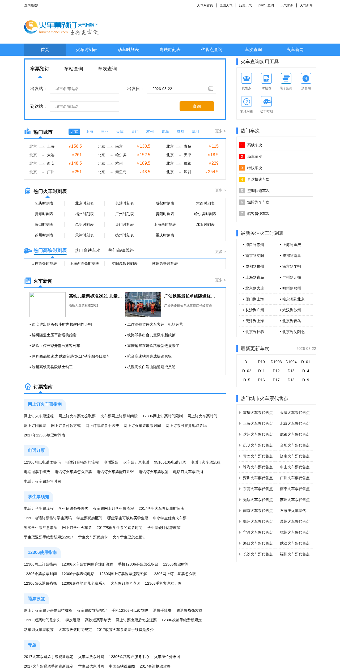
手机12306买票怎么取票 (138, 564)
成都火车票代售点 (295, 434)
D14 (305, 371)
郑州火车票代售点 (258, 521)
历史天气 (245, 5)
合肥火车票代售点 (295, 445)
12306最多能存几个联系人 (84, 583)
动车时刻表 (128, 49)
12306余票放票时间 (40, 574)
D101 (305, 362)
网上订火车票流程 (39, 416)
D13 (291, 371)
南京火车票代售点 (258, 510)
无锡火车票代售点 (258, 500)
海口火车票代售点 (258, 543)
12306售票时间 (176, 564)
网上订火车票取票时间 (142, 425)
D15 (246, 380)
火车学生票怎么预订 (129, 537)
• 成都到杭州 (253, 266)
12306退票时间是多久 (42, 620)
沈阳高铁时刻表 (125, 263)
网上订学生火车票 (77, 527)
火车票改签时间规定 (75, 629)
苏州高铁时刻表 (165, 263)
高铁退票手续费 (98, 620)
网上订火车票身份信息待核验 (48, 610)
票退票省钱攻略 (189, 610)
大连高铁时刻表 (44, 263)
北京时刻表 (84, 203)
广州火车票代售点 (295, 478)
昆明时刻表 (84, 224)
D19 (305, 380)
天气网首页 (205, 5)
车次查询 (253, 49)
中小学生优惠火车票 (169, 518)
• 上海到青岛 (253, 277)
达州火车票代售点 (258, 434)
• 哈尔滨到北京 (292, 299)
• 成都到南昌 (290, 255)
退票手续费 (162, 610)
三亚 (104, 131)
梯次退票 (72, 620)
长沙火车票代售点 (258, 554)
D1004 (291, 362)
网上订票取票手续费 (102, 425)
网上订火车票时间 (202, 416)
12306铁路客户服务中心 (129, 657)
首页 (45, 49)
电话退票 (111, 462)
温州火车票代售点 (295, 521)
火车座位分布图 (167, 657)
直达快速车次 (255, 179)
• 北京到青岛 (290, 321)
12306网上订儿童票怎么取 (174, 574)
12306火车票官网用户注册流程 (87, 564)
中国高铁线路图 (122, 666)
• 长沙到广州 (253, 310)
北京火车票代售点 (295, 423)
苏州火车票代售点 (295, 500)
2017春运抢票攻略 (155, 666)
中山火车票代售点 (295, 467)
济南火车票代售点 (295, 456)
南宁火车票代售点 (295, 489)
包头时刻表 (44, 203)
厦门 (135, 131)
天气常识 (286, 5)
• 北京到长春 (253, 332)
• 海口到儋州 (253, 245)
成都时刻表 (165, 203)
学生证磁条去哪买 (73, 508)
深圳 (195, 131)
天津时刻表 (84, 235)
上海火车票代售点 (258, 423)
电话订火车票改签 (153, 472)
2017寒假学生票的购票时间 (119, 527)
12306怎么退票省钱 (40, 583)
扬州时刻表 (124, 235)
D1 (246, 362)
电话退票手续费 (37, 472)
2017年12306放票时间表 (44, 435)
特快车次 (251, 168)
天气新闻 (306, 5)
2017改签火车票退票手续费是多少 (125, 629)
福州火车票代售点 (295, 554)
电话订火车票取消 (188, 472)
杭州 (150, 131)
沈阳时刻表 (205, 224)
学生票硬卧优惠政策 (164, 527)
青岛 (165, 131)
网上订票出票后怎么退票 (136, 620)
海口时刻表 (44, 224)
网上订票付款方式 (66, 425)
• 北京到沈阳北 (292, 332)
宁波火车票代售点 (258, 532)
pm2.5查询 (266, 5)
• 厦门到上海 (253, 299)
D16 (261, 380)
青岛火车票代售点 (258, 456)
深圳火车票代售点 (258, 478)
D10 (261, 362)
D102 (246, 371)
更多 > (220, 131)
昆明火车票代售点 (258, 445)
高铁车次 (251, 145)
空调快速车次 (255, 191)
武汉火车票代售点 (295, 543)
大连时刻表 (205, 203)
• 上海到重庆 (290, 245)
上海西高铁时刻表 (84, 263)
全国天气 (226, 5)
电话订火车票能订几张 (115, 472)
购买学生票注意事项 (40, 527)
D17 (276, 380)
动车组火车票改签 (39, 629)
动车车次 (251, 156)
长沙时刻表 (124, 203)
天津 (120, 131)
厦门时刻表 (124, 224)
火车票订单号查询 (125, 583)
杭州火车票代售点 (295, 532)
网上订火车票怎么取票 (77, 416)
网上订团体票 (35, 425)
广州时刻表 (124, 214)
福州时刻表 (84, 214)
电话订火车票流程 (205, 462)
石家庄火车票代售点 (296, 510)
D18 (291, 380)
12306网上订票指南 (40, 564)
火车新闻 (295, 49)
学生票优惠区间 (89, 518)
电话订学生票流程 (39, 508)
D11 (261, 371)
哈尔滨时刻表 (205, 214)
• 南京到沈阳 (253, 255)
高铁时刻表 (170, 49)
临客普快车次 (255, 213)
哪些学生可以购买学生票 (127, 518)
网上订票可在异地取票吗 (186, 425)
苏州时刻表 (44, 235)
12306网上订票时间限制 (162, 416)
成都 (180, 131)
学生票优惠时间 (91, 666)
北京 (74, 131)
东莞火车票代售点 (258, 489)
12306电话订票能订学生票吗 (48, 518)
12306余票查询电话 (78, 574)
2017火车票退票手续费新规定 (48, 657)
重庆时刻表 (165, 235)
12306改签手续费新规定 (182, 620)
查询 (197, 106)
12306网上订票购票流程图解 (123, 574)
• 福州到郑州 (290, 288)
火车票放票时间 (91, 657)
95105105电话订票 (170, 462)
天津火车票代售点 (295, 412)
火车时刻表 (86, 49)
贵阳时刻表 (165, 214)
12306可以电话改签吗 (42, 462)
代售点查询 (211, 49)
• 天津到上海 (253, 321)
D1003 (276, 362)
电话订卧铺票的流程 (82, 462)
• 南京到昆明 (290, 266)
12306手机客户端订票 (163, 583)
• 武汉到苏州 (290, 310)
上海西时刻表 (165, 224)
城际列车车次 (255, 202)
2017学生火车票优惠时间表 (161, 508)
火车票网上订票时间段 (119, 416)
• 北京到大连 (253, 288)
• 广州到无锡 (290, 277)
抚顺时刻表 (44, 214)
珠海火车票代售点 (258, 467)
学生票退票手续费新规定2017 (48, 537)
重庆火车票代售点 (258, 412)
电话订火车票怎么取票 (73, 472)
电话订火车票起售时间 (42, 481)
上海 (89, 131)
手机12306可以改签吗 (130, 610)
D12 (276, 371)
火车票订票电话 (136, 462)
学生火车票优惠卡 (93, 537)
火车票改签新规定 (92, 610)
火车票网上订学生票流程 (113, 508)
